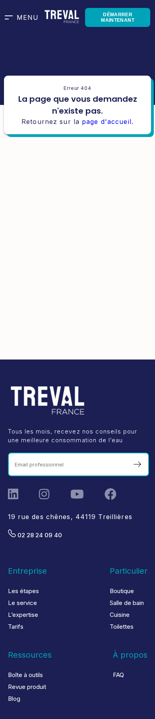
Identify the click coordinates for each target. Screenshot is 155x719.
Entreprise (27, 571)
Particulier (128, 571)
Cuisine (120, 614)
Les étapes (23, 591)
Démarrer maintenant (117, 17)
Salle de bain (127, 603)
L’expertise (23, 614)
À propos (130, 655)
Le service (22, 603)
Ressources (30, 655)
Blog (14, 698)
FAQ (118, 675)
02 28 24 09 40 (39, 535)
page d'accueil (107, 122)
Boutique (122, 591)
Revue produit (27, 686)
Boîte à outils (25, 675)
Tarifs (15, 626)
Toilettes (122, 626)
